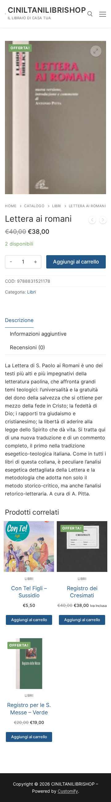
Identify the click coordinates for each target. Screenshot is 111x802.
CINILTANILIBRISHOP (47, 10)
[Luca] (103, 221)
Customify (68, 791)
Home (10, 206)
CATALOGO (34, 206)
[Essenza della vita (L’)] (92, 221)
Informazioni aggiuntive (38, 334)
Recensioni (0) (27, 347)
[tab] (19, 321)
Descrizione (19, 320)
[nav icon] (102, 13)
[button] (95, 51)
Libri (56, 206)
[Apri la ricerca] (90, 14)
